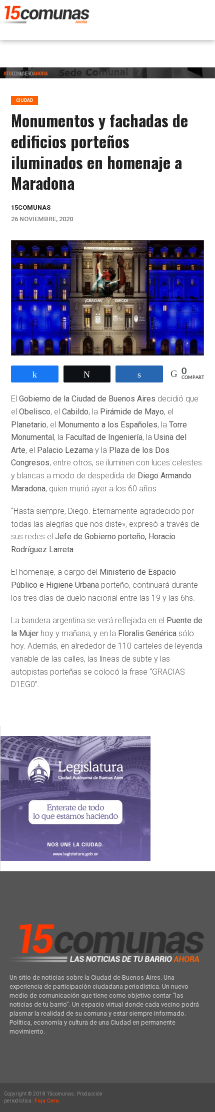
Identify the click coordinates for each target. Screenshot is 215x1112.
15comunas (30, 207)
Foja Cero (46, 1101)
